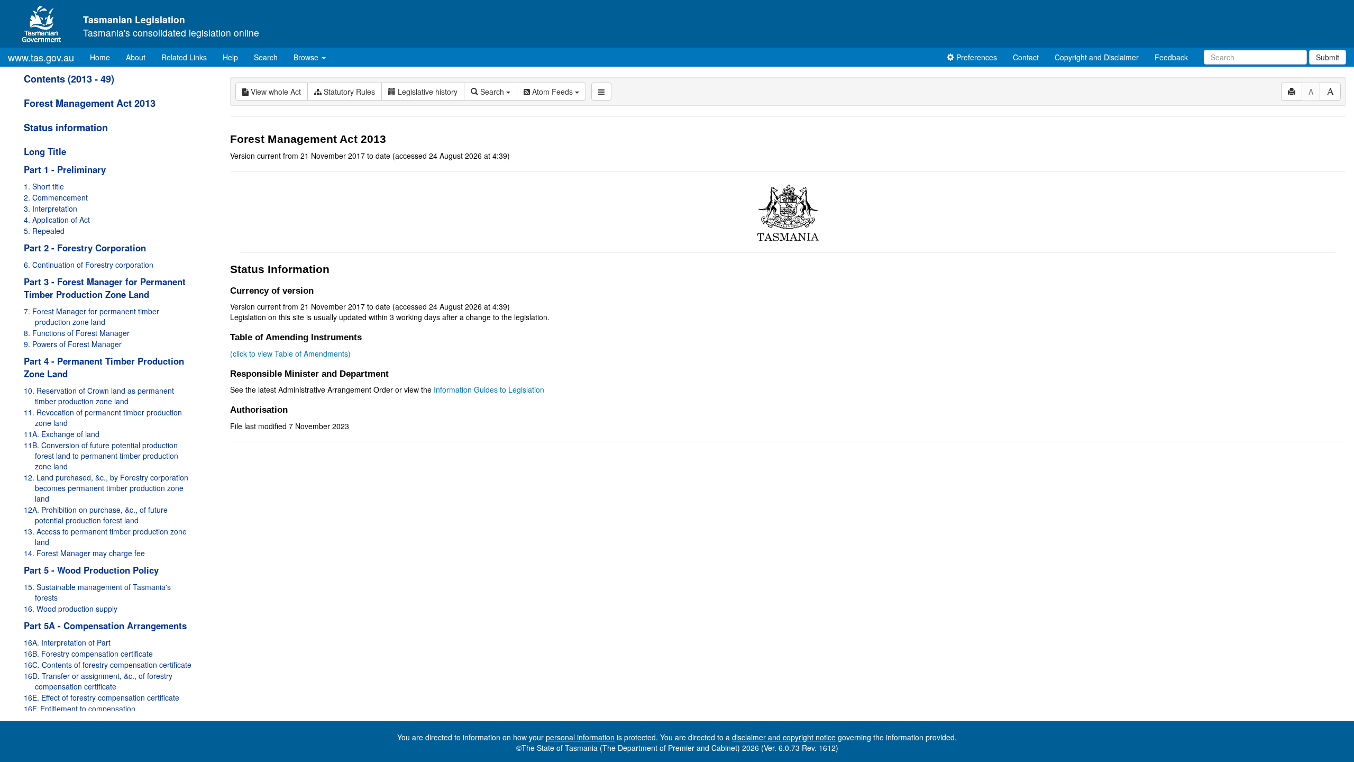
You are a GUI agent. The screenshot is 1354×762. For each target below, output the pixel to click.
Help (230, 57)
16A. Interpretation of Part (67, 642)
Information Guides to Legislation (489, 389)
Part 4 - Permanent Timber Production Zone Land (104, 367)
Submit (1327, 57)
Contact (1026, 57)
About (135, 57)
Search (266, 57)
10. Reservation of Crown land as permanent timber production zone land (99, 395)
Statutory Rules (348, 91)
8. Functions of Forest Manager (77, 333)
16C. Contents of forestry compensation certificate (107, 664)
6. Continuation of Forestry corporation (88, 264)
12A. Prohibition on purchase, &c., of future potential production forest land (96, 514)
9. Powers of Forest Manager (73, 344)
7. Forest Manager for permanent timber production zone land (91, 316)
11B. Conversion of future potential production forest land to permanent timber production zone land (101, 455)
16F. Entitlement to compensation (79, 708)
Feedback (1171, 57)
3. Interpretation (50, 208)
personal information (580, 737)
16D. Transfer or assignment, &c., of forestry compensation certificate (98, 681)
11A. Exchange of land (61, 434)
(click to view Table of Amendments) (290, 353)
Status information (66, 127)
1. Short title (44, 186)
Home (104, 56)
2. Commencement (56, 197)
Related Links (184, 57)
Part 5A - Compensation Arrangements (105, 625)
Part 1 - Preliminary (65, 169)
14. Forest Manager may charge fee (84, 553)
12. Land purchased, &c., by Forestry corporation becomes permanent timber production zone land (106, 488)
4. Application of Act (57, 219)
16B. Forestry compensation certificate (88, 653)
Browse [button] (307, 57)
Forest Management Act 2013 (89, 103)
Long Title (45, 151)
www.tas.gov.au (41, 57)
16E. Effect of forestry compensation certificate (101, 697)
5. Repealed (44, 230)
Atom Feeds (552, 91)
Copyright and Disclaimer (1097, 57)
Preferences (975, 57)
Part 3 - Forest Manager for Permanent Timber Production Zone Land (105, 288)
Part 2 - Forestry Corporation (85, 247)
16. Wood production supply (70, 608)
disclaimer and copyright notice (784, 737)
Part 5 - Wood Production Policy (91, 570)
